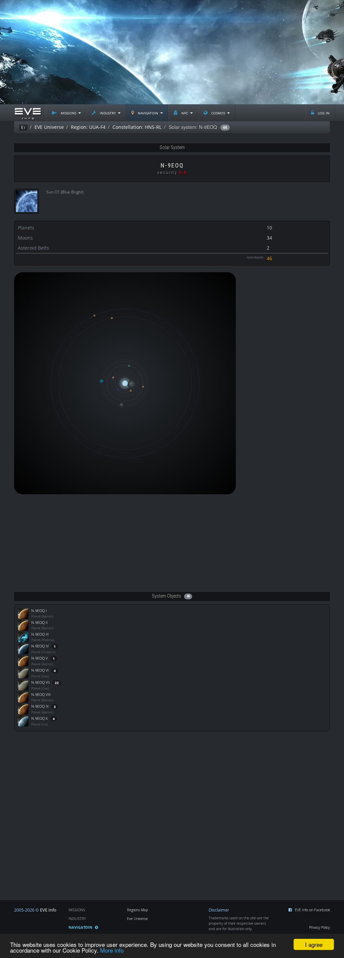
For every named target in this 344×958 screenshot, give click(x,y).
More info (112, 950)
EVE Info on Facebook (312, 909)
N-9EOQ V (39, 658)
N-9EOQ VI (40, 670)
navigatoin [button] (148, 112)
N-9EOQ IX (40, 706)
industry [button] (107, 112)
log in (323, 112)
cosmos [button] (218, 112)
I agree (313, 944)
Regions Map (137, 909)
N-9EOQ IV (40, 645)
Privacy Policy (319, 927)
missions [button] (68, 112)
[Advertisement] (172, 52)
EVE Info (48, 910)
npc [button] (184, 112)
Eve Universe (137, 918)
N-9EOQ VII (40, 682)
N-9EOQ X (39, 718)
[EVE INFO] (27, 112)
